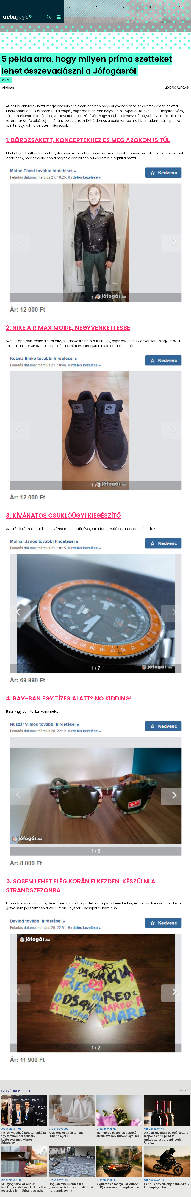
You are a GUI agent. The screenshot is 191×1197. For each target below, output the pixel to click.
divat (6, 80)
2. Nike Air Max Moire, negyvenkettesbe (68, 327)
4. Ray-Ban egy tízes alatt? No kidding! (69, 698)
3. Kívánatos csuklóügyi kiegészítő (63, 515)
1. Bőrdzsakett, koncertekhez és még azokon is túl (88, 140)
